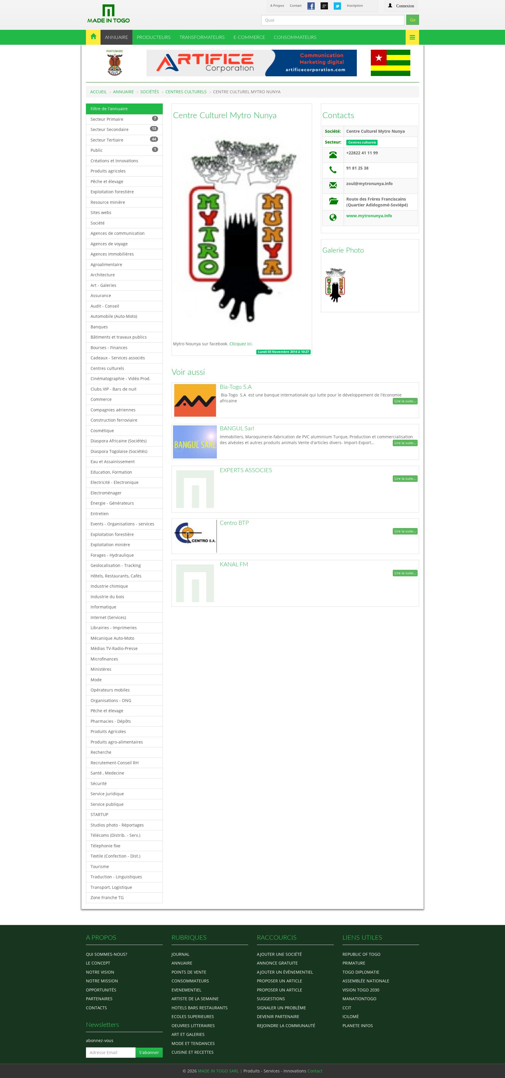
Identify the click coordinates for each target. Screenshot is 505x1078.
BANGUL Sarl (237, 429)
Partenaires (99, 998)
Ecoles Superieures (193, 1016)
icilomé (351, 1016)
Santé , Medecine (107, 773)
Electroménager (106, 493)
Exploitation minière (110, 544)
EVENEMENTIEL (186, 990)
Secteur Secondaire (123, 129)
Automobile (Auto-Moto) (114, 316)
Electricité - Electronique (115, 482)
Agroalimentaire (106, 264)
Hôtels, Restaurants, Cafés (116, 576)
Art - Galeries (103, 285)
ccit (347, 1007)
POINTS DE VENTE (189, 972)
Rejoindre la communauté (286, 1025)
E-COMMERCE (249, 37)
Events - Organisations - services (122, 524)
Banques (99, 327)
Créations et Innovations (114, 160)
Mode (96, 679)
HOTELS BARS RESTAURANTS (200, 1007)
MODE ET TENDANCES (193, 1043)
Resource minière (108, 202)
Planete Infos (358, 1025)
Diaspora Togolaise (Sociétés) (119, 451)
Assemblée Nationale (366, 981)
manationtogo (359, 998)
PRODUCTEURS (154, 37)
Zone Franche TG (107, 897)
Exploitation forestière (112, 191)
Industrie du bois (107, 596)
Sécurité (99, 783)
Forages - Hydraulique (112, 555)
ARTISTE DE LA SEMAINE (195, 998)
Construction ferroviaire (114, 420)
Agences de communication (118, 233)
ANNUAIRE (116, 37)
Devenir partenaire (278, 1016)
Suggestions (271, 998)
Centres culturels (186, 91)
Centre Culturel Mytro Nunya (225, 115)
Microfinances (104, 659)
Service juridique (107, 793)
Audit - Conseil (105, 306)
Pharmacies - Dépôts (111, 721)
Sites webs (101, 212)
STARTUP (99, 814)
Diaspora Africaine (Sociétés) (118, 441)
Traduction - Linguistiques (116, 876)
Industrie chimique (109, 586)
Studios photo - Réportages (117, 825)
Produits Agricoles (108, 731)
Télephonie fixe (105, 845)
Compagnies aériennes (113, 410)
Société (98, 223)
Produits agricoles (108, 171)
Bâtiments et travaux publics (119, 337)
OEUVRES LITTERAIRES (193, 1025)
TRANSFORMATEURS (202, 37)
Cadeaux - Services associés (118, 358)
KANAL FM (234, 565)
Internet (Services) (108, 617)
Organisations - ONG (111, 700)
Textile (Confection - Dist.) (115, 856)
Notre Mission (102, 981)
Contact (296, 5)
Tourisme (100, 866)
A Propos (277, 5)
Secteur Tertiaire (123, 140)
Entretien (100, 513)
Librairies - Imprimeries (114, 627)
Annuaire (123, 91)
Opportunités (101, 990)
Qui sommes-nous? (106, 954)
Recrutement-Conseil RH (115, 762)
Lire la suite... (405, 401)
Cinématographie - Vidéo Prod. (121, 378)
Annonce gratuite (277, 963)
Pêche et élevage (107, 181)
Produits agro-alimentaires (117, 742)
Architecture (103, 274)
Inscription (355, 5)
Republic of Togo (362, 954)
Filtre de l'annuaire (109, 108)
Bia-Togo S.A (236, 387)
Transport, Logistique (111, 887)
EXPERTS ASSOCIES (246, 470)
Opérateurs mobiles (110, 690)
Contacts (338, 115)
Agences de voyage (109, 243)
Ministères (101, 669)
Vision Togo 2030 (361, 990)
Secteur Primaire (123, 119)
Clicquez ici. (240, 343)
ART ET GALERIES (188, 1034)
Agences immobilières (112, 254)
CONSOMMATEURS (295, 37)
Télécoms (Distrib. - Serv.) (115, 835)
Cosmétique (102, 430)
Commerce (101, 399)
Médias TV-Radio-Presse (114, 648)
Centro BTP (234, 523)
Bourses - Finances (109, 347)
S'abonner (149, 1052)
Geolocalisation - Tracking (116, 565)
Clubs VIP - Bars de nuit (113, 389)
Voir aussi (188, 372)
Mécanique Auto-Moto (112, 638)
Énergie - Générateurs (112, 503)
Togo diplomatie (361, 972)
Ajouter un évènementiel (285, 972)
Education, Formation (111, 472)
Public (123, 150)
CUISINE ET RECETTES (193, 1052)
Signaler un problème (281, 1007)
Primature (354, 963)
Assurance (101, 295)
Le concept (98, 963)
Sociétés (149, 91)
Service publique (107, 804)
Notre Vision (100, 972)
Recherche (101, 752)
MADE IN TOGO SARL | (220, 1071)
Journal (180, 954)
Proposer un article (279, 981)
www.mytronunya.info (369, 215)
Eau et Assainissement (113, 461)
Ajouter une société (279, 954)
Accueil (98, 91)
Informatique (103, 607)
